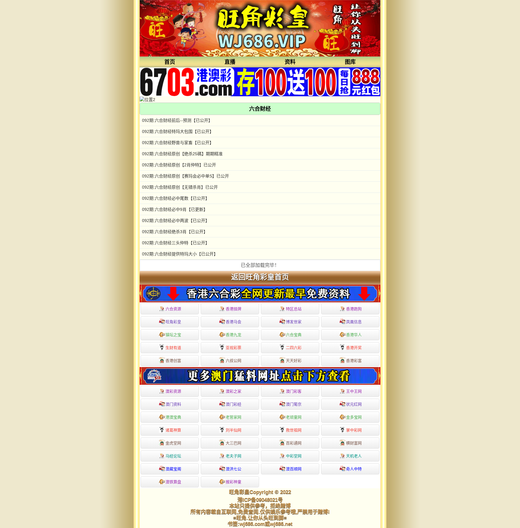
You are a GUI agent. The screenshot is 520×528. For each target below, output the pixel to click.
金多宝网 (354, 417)
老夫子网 (233, 456)
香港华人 (354, 334)
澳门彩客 (294, 391)
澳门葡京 (294, 404)
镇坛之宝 (173, 334)
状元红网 (354, 404)
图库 (350, 62)
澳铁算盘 (173, 482)
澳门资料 (173, 404)
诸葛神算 (173, 430)
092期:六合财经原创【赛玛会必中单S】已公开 (185, 176)
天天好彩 (294, 360)
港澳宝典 (173, 417)
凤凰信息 (354, 322)
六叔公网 (233, 360)
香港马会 (233, 322)
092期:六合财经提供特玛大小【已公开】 (180, 254)
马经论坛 (173, 456)
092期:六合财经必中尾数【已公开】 (175, 198)
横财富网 (354, 443)
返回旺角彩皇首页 (260, 277)
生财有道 (173, 347)
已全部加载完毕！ (260, 265)
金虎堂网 (173, 443)
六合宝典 (294, 334)
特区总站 (294, 309)
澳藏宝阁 (173, 469)
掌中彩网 (354, 430)
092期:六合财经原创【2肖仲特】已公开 (179, 164)
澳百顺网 (294, 469)
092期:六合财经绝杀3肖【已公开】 (175, 231)
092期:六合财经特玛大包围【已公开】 (178, 131)
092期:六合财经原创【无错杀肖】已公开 (180, 187)
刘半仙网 (233, 430)
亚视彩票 (233, 347)
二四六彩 (294, 347)
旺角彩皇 (173, 322)
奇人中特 (354, 469)
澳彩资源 (173, 391)
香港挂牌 (233, 309)
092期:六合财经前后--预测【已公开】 (177, 120)
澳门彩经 (233, 404)
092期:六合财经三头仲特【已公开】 (175, 242)
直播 (229, 62)
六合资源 (173, 309)
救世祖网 (294, 430)
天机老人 (354, 456)
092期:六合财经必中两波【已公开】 (175, 220)
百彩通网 (294, 443)
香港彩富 (354, 360)
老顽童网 (294, 417)
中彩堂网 (294, 456)
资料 (290, 62)
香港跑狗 (354, 309)
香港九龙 (233, 334)
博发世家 (294, 322)
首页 (169, 62)
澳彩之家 (233, 391)
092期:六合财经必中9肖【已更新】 (175, 209)
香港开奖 (354, 347)
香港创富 (173, 360)
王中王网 (354, 391)
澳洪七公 (233, 469)
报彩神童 (233, 482)
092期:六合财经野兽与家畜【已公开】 (178, 142)
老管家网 (233, 417)
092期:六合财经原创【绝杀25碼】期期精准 (182, 153)
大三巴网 (233, 443)
